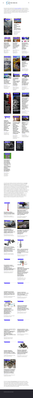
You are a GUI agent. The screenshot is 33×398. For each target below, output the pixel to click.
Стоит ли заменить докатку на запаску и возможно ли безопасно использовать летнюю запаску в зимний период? (20, 143)
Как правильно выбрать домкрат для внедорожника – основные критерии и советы (9, 213)
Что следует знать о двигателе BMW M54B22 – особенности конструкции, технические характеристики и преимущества (23, 232)
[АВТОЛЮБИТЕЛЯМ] (8, 210)
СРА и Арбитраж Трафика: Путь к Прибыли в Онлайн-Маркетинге (7, 65)
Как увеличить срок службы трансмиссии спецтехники (16, 66)
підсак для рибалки (18, 8)
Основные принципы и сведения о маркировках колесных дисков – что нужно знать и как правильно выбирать (10, 352)
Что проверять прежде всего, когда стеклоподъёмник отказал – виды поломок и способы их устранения (16, 81)
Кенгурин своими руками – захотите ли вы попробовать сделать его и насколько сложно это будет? (7, 106)
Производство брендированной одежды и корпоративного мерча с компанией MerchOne (25, 46)
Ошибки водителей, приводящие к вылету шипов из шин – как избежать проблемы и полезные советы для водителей (16, 105)
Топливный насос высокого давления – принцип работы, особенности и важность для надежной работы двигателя (9, 293)
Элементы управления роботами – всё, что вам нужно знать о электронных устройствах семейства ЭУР (22, 293)
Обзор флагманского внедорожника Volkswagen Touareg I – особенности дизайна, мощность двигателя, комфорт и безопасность (9, 231)
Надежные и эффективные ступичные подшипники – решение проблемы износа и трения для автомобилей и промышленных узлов (22, 352)
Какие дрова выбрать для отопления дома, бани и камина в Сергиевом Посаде (7, 45)
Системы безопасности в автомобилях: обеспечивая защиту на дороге (7, 81)
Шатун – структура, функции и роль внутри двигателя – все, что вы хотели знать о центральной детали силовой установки (22, 251)
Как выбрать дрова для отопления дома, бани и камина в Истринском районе (16, 45)
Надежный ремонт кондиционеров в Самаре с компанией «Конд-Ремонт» (8, 29)
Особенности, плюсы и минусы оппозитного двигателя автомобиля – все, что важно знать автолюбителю (25, 81)
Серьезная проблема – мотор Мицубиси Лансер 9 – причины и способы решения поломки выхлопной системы (23, 330)
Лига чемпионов (14, 381)
